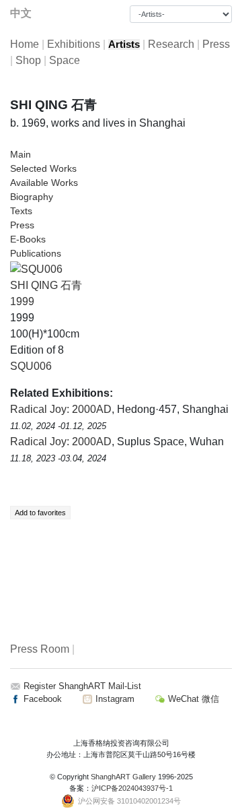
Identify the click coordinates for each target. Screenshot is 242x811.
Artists (124, 44)
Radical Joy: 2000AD (61, 409)
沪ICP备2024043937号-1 (132, 788)
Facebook (41, 699)
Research (171, 44)
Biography (31, 196)
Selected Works (43, 168)
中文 (21, 13)
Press (216, 44)
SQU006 (31, 366)
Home (24, 44)
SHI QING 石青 (46, 285)
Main (20, 154)
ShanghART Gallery (123, 777)
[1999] (36, 268)
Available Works (44, 182)
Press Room (39, 649)
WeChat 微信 (192, 699)
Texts (21, 210)
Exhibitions (73, 44)
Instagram (113, 699)
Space (64, 60)
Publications (35, 253)
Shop (28, 60)
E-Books (28, 239)
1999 (22, 301)
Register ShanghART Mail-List (82, 686)
